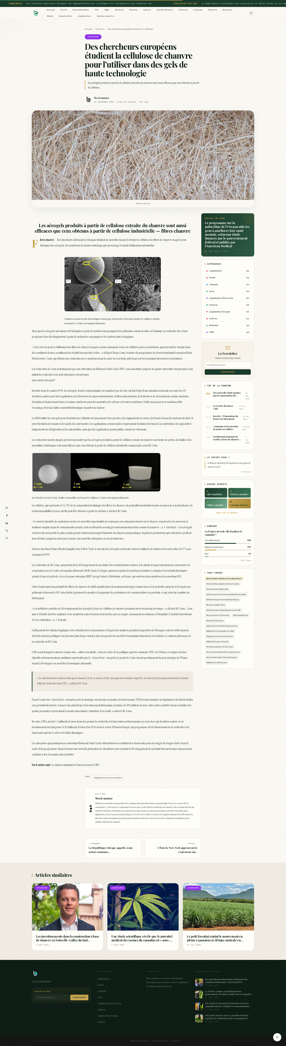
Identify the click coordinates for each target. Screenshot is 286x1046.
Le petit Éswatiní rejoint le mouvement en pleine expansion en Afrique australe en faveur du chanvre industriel (215, 940)
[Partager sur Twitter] (7, 508)
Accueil (51, 10)
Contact (176, 1041)
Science (119, 10)
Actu (99, 997)
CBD (106, 10)
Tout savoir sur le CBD (87, 765)
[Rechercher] (251, 13)
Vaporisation (65, 16)
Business (228, 10)
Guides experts (105, 16)
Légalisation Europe (107, 1015)
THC (97, 10)
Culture (147, 10)
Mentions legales (139, 1041)
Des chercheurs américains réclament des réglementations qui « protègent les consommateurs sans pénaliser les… (86, 3)
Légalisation (84, 16)
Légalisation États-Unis (109, 1003)
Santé (63, 10)
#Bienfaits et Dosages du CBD (220, 631)
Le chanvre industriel (62, 765)
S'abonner (228, 372)
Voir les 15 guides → (227, 513)
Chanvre (183, 10)
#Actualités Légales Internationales (222, 584)
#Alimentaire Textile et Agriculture (221, 626)
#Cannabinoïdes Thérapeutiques (221, 657)
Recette (212, 10)
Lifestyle (197, 10)
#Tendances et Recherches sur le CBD (223, 610)
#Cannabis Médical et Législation (224, 579)
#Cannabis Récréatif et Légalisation (223, 652)
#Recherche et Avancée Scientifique (222, 600)
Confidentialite (160, 1041)
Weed (50, 16)
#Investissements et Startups (219, 647)
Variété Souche (165, 10)
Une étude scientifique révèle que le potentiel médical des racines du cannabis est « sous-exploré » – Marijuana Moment (141, 940)
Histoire (133, 10)
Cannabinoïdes (80, 10)
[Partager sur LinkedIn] (7, 523)
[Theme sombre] (277, 1037)
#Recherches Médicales (217, 589)
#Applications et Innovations (219, 636)
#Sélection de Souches (216, 663)
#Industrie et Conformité (217, 615)
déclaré (108, 353)
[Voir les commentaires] (7, 538)
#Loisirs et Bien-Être (215, 605)
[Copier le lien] (7, 531)
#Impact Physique (214, 621)
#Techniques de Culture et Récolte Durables (226, 594)
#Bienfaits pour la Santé (217, 642)
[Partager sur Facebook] (7, 515)
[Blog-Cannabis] (36, 13)
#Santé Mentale (240, 615)
